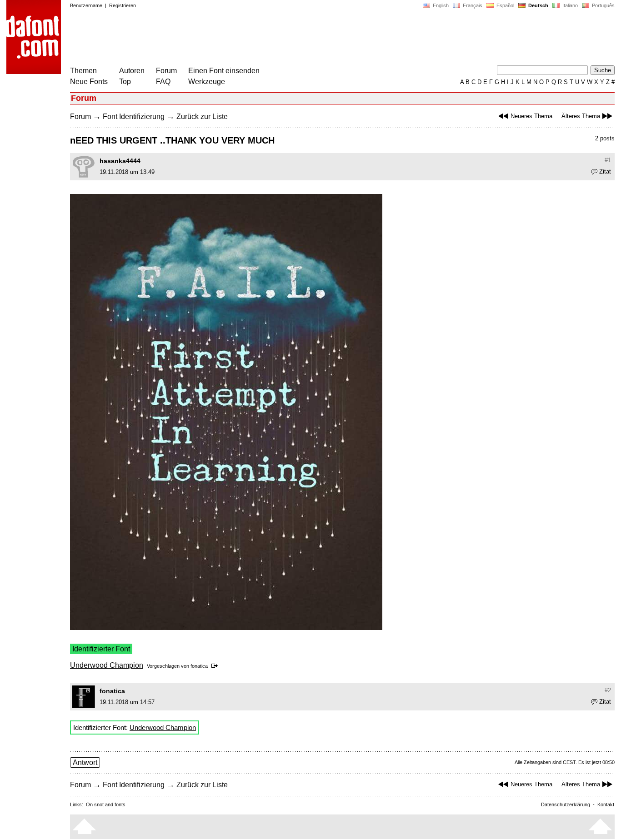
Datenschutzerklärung (565, 804)
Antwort (85, 762)
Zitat (605, 171)
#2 (608, 690)
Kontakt (605, 804)
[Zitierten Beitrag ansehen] (216, 666)
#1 (608, 160)
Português (602, 5)
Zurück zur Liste (202, 116)
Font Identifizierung (134, 116)
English (440, 5)
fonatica (199, 666)
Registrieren (122, 5)
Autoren (132, 70)
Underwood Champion (106, 665)
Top (125, 81)
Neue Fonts (89, 81)
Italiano (569, 5)
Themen (83, 70)
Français (472, 5)
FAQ (163, 81)
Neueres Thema (531, 116)
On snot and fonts (105, 804)
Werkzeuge (206, 81)
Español (505, 5)
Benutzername (86, 5)
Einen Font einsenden (224, 70)
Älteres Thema (580, 116)
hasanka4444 (120, 160)
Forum (166, 70)
